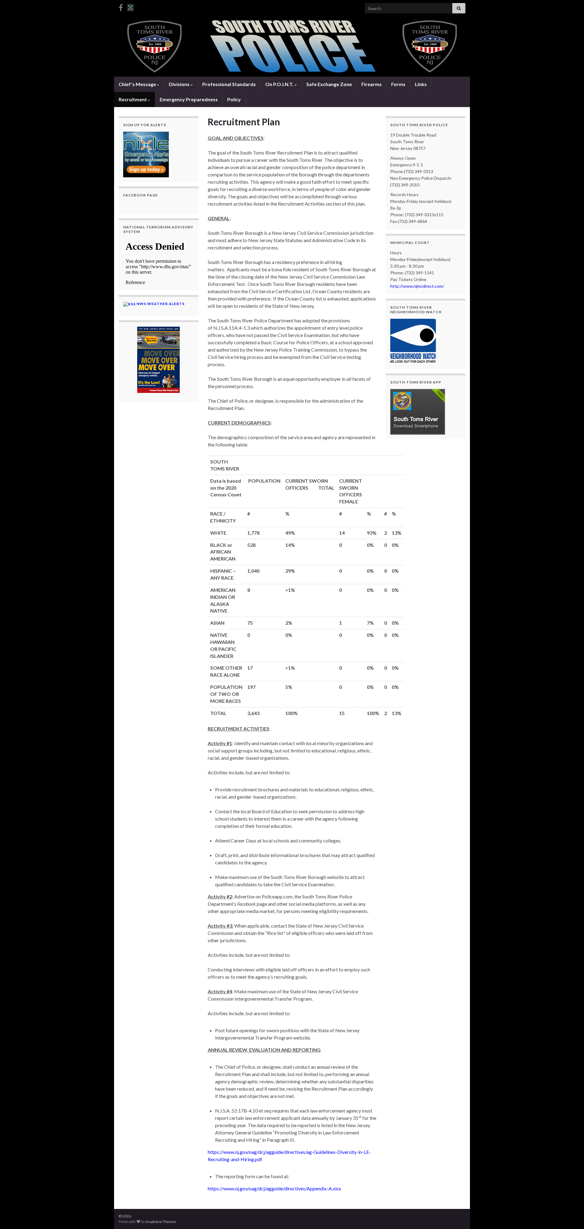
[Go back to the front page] (292, 46)
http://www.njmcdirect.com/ (417, 286)
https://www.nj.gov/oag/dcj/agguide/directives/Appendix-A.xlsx (274, 1188)
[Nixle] (130, 6)
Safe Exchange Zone (329, 84)
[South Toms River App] (417, 411)
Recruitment (133, 99)
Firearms (371, 84)
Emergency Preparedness (189, 99)
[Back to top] (570, 1215)
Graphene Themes (160, 1221)
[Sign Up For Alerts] (146, 154)
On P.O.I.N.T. (279, 84)
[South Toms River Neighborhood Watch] (413, 341)
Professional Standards (229, 84)
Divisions (179, 84)
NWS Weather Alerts (161, 303)
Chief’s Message (138, 84)
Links (421, 84)
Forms (398, 84)
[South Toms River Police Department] (121, 6)
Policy (234, 99)
